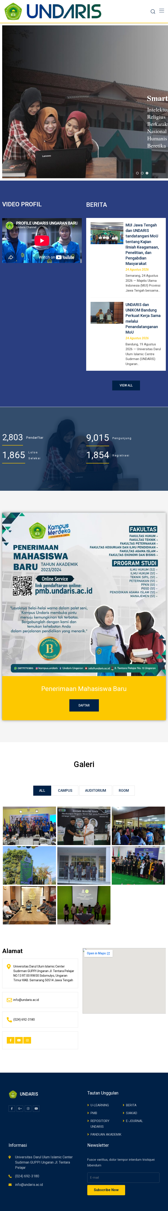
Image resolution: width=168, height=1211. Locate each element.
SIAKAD (131, 1113)
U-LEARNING (100, 1105)
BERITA (131, 1105)
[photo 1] (84, 905)
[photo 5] (29, 866)
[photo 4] (84, 866)
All (42, 790)
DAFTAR (84, 705)
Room (124, 790)
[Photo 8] (29, 826)
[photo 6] (138, 826)
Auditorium (95, 790)
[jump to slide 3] (147, 173)
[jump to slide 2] (142, 173)
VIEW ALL (126, 385)
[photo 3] (138, 866)
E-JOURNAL (134, 1121)
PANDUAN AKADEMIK (106, 1134)
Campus (65, 790)
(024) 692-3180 (27, 1176)
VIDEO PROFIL (22, 204)
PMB (94, 1113)
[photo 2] (29, 905)
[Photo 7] (84, 826)
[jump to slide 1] (137, 173)
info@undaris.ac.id (29, 1185)
